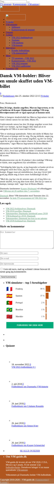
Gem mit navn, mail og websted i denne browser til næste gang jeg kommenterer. (25, 270)
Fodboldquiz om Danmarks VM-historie (30, 386)
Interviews (10, 48)
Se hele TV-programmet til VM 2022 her (28, 198)
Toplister (15, 40)
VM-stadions (17, 42)
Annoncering (42, 480)
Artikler (9, 35)
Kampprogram (19, 4)
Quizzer (9, 32)
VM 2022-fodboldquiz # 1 (24, 367)
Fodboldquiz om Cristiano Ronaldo (28, 406)
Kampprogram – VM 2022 (24, 61)
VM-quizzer (33, 4)
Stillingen (16, 27)
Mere (8, 55)
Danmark (4, 195)
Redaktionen (9, 96)
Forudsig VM (12, 68)
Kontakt (3, 482)
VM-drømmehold (20, 53)
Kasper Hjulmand (29, 188)
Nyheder (10, 22)
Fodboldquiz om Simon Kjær (25, 426)
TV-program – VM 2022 (23, 58)
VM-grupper (11, 24)
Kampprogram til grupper (23, 30)
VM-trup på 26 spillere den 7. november (21, 191)
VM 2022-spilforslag (21, 66)
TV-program (5, 4)
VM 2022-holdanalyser (22, 37)
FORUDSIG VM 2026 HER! (30, 325)
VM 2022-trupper (20, 63)
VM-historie (17, 45)
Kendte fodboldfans (21, 50)
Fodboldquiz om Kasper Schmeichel (28, 445)
